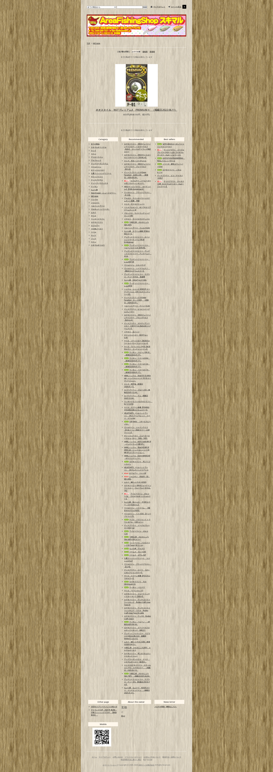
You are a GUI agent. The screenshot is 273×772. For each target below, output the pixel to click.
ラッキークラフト (98, 219)
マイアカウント (159, 7)
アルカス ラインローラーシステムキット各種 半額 (137, 199)
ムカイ (93, 212)
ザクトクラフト (97, 176)
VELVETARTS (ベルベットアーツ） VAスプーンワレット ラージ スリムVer (137, 415)
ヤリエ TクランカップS (133, 590)
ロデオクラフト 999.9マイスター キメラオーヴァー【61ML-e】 (137, 156)
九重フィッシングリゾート (101, 173)
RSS (144, 759)
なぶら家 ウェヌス (137, 548)
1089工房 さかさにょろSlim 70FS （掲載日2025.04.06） (137, 674)
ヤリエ (93, 215)
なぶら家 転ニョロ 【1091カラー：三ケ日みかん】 (137, 503)
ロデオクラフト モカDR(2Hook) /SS (135, 582)
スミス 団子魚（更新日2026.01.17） (133, 385)
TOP (88, 43)
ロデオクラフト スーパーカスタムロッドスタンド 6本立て (137, 628)
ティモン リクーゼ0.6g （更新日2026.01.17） (137, 359)
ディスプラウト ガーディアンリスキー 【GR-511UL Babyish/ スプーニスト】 (137, 326)
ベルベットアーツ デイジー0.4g (137, 306)
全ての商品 (95, 144)
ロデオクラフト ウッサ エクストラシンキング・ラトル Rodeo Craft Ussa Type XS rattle (137, 610)
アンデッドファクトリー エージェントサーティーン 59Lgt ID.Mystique (137, 239)
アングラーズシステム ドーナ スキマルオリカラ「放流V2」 (137, 660)
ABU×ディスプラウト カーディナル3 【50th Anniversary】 (137, 187)
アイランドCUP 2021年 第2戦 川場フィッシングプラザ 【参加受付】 (104, 712)
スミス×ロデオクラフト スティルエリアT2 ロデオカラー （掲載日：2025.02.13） (137, 667)
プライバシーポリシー (133, 757)
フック (93, 238)
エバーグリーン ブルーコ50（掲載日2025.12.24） (137, 391)
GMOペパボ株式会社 (146, 765)
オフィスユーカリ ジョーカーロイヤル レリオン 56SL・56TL (137, 437)
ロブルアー (95, 225)
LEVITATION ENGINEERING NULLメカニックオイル (171, 159)
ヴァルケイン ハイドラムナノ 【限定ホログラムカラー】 (137, 269)
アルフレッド (96, 160)
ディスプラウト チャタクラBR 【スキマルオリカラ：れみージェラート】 (170, 184)
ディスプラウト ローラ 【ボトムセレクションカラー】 (137, 571)
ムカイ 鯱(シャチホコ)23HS (135, 482)
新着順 (152, 51)
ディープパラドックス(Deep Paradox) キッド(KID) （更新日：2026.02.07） (136, 300)
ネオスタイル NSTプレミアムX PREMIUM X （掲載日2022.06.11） (136, 110)
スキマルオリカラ (98, 245)
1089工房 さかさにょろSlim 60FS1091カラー (136, 538)
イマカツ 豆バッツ (131, 332)
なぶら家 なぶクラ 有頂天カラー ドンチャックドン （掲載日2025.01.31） (137, 690)
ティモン (94, 186)
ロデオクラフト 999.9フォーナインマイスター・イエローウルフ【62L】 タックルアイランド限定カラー (137, 148)
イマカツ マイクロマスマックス (137, 219)
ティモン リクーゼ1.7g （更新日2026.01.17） (137, 371)
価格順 (145, 51)
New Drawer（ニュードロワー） (103, 193)
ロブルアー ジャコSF (137, 473)
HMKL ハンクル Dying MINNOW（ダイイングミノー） (137, 457)
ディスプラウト (97, 180)
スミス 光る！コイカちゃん (135, 161)
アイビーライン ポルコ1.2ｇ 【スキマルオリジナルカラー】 (137, 496)
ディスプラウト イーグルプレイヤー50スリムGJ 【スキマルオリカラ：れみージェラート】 (170, 152)
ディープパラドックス (99, 183)
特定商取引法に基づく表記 (131, 759)
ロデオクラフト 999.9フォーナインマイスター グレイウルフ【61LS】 (137, 166)
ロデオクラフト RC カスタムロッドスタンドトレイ (137, 654)
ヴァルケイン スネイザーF (134, 265)
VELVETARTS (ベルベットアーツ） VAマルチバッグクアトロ (136, 468)
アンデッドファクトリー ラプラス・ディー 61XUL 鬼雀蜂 (137, 275)
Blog (123, 716)
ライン (93, 154)
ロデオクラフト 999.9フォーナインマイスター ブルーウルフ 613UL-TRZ (137, 488)
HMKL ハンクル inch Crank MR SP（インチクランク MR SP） (137, 442)
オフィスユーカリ (98, 170)
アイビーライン (97, 157)
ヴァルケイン (96, 167)
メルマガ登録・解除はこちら (165, 706)
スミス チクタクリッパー (134, 204)
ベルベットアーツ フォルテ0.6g (137, 228)
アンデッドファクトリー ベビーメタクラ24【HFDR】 (137, 246)
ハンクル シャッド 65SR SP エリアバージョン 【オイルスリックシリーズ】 (137, 291)
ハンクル (94, 199)
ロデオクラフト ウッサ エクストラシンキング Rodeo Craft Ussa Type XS (137, 602)
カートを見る (176, 7)
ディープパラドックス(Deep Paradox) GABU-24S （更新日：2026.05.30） (136, 175)
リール (93, 232)
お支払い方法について (152, 757)
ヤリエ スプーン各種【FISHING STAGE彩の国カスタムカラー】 (136, 408)
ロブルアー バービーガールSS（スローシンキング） (137, 182)
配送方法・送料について (172, 757)
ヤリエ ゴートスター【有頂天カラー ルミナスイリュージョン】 (137, 341)
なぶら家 (94, 189)
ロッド (93, 150)
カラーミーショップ (110, 765)
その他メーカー (97, 229)
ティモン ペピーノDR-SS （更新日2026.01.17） (137, 353)
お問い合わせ (118, 757)
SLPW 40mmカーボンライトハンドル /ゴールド (170, 145)
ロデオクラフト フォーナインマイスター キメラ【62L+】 (137, 595)
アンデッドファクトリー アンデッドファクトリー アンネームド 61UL (137, 253)
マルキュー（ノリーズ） (100, 209)
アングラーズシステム (99, 163)
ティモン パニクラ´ (137, 587)
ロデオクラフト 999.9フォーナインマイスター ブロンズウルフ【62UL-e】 (137, 317)
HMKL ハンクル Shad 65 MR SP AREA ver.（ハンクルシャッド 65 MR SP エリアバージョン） (136, 450)
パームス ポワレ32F (137, 555)
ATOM (149, 759)
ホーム (94, 757)
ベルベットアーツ (98, 206)
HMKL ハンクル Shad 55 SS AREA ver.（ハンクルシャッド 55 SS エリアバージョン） (137, 378)
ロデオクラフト (97, 222)
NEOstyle (96, 43)
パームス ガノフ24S (137, 552)
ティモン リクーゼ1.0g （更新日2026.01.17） (137, 365)
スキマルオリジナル (98, 147)
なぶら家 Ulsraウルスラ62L (135, 280)
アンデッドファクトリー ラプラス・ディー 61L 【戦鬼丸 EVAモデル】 (137, 682)
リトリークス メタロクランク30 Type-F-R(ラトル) (137, 543)
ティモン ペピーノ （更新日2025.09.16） (137, 623)
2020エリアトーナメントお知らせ (104, 706)
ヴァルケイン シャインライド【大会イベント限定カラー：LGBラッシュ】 (137, 430)
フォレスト (95, 202)
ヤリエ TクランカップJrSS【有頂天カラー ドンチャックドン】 (137, 347)
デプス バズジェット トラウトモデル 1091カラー (137, 520)
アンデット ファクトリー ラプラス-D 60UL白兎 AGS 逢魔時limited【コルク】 (137, 636)
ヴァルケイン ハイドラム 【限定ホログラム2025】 (137, 509)
